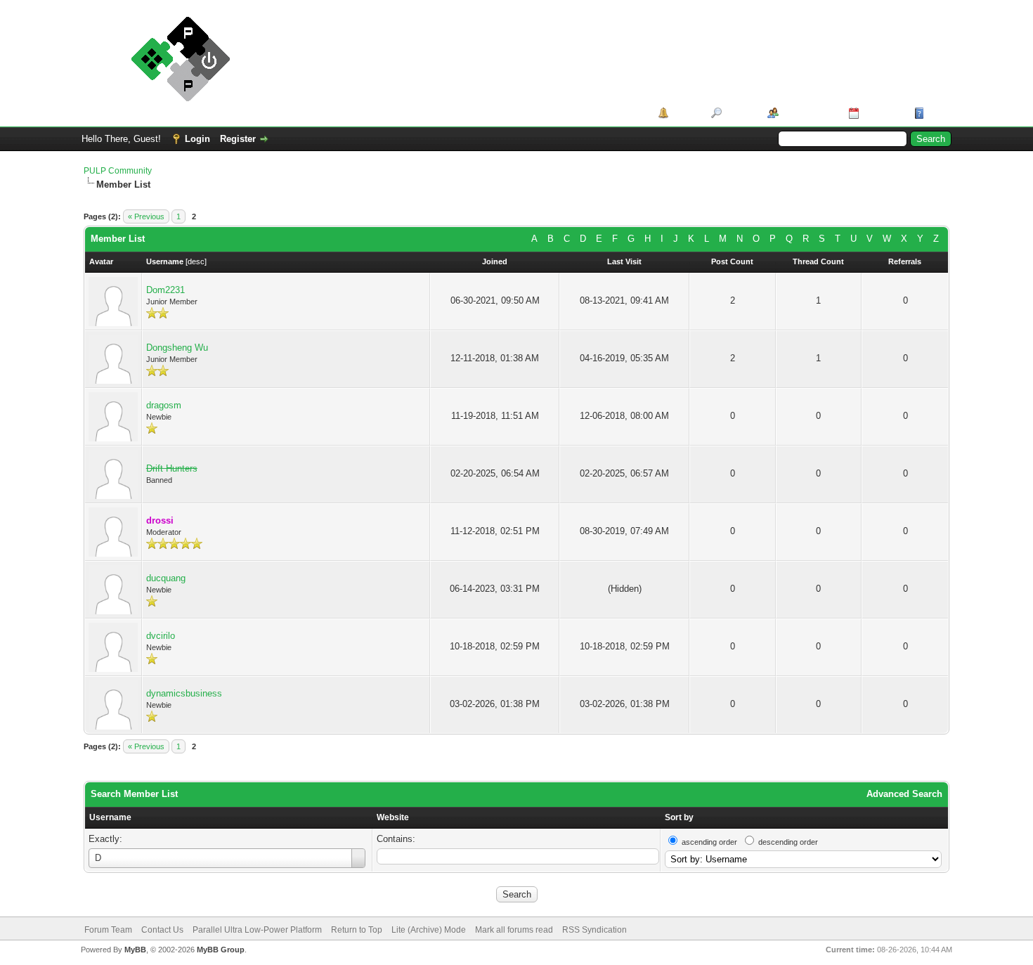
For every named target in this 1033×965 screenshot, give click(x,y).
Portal (685, 113)
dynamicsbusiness (184, 693)
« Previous (146, 216)
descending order (788, 842)
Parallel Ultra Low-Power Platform (257, 930)
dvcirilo (160, 635)
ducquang (166, 578)
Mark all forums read (514, 930)
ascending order (709, 842)
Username (110, 817)
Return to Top (356, 930)
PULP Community (118, 171)
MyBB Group (221, 949)
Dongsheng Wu (177, 347)
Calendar (881, 113)
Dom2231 (165, 290)
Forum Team (108, 930)
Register (238, 139)
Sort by (679, 817)
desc (196, 261)
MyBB (135, 949)
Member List (808, 113)
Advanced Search (904, 794)
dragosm (163, 405)
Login (197, 139)
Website (393, 817)
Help (937, 113)
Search (740, 113)
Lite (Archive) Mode (428, 930)
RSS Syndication (594, 930)
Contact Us (162, 930)
